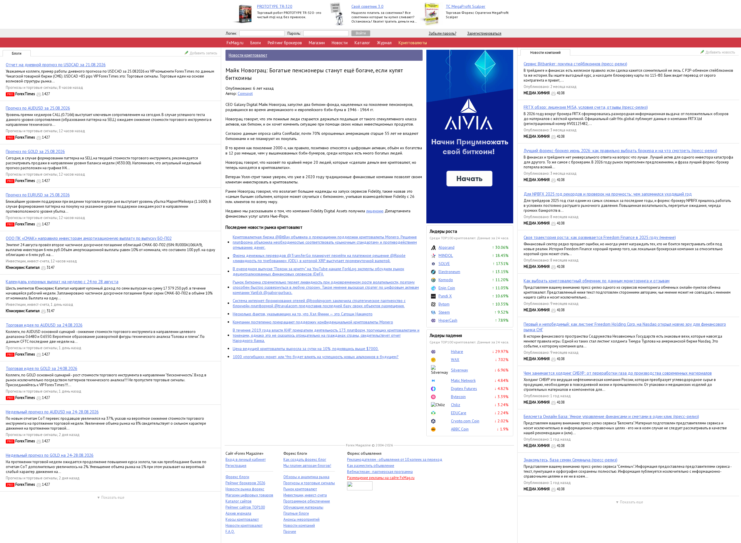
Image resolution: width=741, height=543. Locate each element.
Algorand (446, 247)
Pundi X (445, 296)
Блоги (255, 42)
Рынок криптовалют (300, 489)
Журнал (384, 42)
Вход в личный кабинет (245, 459)
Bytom (444, 304)
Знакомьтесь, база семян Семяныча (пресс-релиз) (570, 460)
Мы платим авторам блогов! (307, 465)
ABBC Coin (460, 429)
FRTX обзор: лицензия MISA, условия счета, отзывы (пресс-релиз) (586, 107)
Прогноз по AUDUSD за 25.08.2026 (38, 108)
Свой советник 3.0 (367, 6)
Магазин (317, 42)
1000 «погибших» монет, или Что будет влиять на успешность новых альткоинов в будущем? (316, 356)
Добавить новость (720, 52)
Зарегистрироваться (484, 33)
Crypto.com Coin (465, 421)
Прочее (289, 531)
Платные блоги (296, 513)
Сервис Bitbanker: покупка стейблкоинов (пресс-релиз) (575, 64)
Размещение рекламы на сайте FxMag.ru (380, 477)
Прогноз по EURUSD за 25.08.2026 (38, 195)
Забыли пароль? (442, 33)
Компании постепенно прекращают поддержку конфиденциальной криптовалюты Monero (313, 322)
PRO (10, 94)
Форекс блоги (237, 476)
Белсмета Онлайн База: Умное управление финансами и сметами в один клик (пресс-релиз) (611, 416)
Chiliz (455, 404)
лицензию (375, 210)
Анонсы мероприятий (301, 519)
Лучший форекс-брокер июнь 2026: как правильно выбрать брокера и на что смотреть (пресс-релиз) (620, 150)
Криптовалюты (413, 42)
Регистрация (235, 465)
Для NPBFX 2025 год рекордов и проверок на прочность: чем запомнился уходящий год (608, 194)
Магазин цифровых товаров (249, 495)
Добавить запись (203, 53)
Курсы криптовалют (242, 519)
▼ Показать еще (110, 497)
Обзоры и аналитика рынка (306, 476)
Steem (444, 312)
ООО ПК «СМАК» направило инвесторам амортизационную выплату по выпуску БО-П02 (89, 238)
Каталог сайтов (238, 501)
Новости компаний (545, 52)
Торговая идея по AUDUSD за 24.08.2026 (44, 325)
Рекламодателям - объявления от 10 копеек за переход (394, 459)
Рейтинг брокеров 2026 (245, 483)
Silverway (459, 370)
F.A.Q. (230, 531)
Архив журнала (238, 513)
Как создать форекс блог (304, 459)
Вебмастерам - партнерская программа (380, 471)
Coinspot (245, 93)
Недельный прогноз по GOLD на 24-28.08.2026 (49, 455)
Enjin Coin (447, 287)
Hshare (457, 351)
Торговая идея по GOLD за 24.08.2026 (41, 368)
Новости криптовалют (244, 525)
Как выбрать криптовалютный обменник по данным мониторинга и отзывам (597, 281)
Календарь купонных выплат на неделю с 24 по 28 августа (62, 281)
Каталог (362, 42)
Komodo (446, 279)
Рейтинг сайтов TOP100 (245, 507)
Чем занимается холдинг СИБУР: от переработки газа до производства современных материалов (618, 373)
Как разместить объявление (370, 465)
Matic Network (463, 380)
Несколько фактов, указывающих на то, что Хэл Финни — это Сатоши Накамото (303, 313)
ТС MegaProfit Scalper (465, 6)
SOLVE (444, 263)
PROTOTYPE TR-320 (274, 6)
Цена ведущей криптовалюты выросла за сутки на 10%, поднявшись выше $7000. (306, 348)
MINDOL (446, 255)
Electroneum (449, 271)
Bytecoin (458, 396)
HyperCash (448, 320)
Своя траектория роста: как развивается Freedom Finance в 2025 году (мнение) (600, 237)
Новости (340, 42)
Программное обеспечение (306, 501)
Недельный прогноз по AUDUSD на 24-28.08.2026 (52, 412)
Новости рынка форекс (244, 489)
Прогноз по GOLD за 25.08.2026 (35, 151)
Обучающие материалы (303, 507)
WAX (455, 359)
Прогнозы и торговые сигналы (31, 87)
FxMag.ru (235, 42)
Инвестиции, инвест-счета (27, 261)
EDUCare (458, 412)
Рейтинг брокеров (285, 42)
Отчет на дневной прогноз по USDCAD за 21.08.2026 (56, 64)
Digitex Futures (464, 388)
